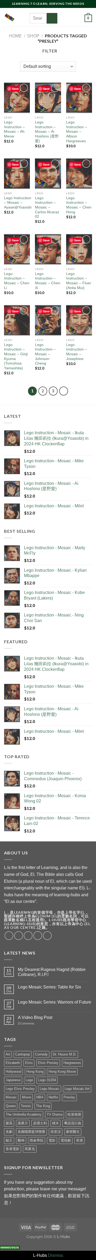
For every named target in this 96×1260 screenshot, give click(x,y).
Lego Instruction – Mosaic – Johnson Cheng (45, 354)
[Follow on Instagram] (69, 11)
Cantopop (22, 1054)
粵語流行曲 (72, 1123)
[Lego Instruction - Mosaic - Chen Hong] (79, 173)
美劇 (9, 1132)
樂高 (9, 1123)
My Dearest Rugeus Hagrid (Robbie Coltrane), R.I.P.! (52, 972)
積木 (55, 1123)
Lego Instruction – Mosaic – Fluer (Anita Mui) (78, 281)
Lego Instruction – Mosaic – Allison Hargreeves (76, 131)
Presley (69, 1097)
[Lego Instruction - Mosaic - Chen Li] (17, 249)
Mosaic (11, 1097)
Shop (33, 36)
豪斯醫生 (73, 1132)
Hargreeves (72, 1063)
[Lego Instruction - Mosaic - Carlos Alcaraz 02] (48, 173)
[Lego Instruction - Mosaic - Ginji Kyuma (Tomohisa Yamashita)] (17, 320)
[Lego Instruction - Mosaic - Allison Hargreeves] (79, 97)
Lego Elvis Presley (20, 1089)
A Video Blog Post (35, 1017)
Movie (26, 1097)
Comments (26, 1023)
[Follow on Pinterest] (69, 18)
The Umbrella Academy (24, 1114)
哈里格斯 (74, 1114)
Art (8, 1054)
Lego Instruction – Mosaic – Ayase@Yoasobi (17, 202)
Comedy (41, 1054)
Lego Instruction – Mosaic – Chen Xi (47, 281)
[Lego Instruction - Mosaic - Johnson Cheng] (48, 320)
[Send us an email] (63, 18)
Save (15, 89)
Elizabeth (13, 1063)
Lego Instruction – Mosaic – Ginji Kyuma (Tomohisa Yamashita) (16, 356)
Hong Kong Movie (62, 1071)
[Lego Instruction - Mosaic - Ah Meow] (17, 97)
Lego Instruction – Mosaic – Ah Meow (14, 129)
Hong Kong (34, 1071)
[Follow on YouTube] (76, 18)
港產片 (23, 1123)
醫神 (21, 1140)
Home (15, 36)
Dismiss (55, 1255)
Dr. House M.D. (65, 1054)
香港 (79, 1140)
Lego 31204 (47, 1080)
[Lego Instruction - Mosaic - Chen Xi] (48, 249)
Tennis (26, 1106)
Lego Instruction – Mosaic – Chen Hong (78, 205)
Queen (11, 1106)
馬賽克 (30, 1149)
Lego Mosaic (49, 1089)
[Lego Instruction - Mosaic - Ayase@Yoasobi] (17, 173)
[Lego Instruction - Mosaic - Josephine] (79, 320)
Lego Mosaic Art (77, 1089)
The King (43, 1106)
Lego (29, 1080)
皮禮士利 (40, 1123)
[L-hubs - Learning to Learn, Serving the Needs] (9, 17)
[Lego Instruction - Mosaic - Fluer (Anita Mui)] (79, 249)
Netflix (53, 1097)
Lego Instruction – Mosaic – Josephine (76, 352)
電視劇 (66, 1140)
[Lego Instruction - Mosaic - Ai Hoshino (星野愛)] (48, 97)
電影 (52, 1140)
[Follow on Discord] (63, 25)
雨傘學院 (36, 1140)
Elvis (29, 1063)
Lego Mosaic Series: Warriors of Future (54, 1002)
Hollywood (13, 1071)
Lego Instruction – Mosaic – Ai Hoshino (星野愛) (47, 131)
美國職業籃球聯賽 (31, 1132)
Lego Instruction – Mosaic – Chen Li (16, 281)
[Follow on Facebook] (63, 11)
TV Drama (54, 1114)
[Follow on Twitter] (76, 11)
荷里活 (55, 1132)
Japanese (13, 1080)
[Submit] (52, 18)
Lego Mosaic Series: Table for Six (49, 987)
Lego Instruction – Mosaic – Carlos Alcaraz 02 (47, 207)
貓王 (9, 1140)
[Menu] (26, 17)
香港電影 (12, 1149)
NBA (39, 1097)
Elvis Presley (48, 1063)
